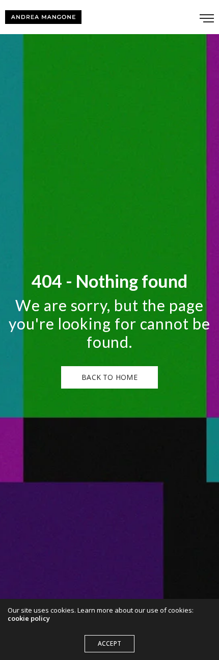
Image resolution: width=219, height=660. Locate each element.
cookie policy (29, 618)
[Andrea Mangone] (43, 17)
